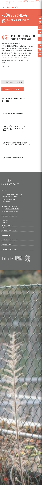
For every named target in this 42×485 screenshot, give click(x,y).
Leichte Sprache (10, 1)
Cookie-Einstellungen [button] (8, 230)
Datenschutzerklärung (9, 228)
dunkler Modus (20, 1)
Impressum (5, 220)
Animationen (32, 1)
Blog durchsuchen (11, 89)
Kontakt (4, 223)
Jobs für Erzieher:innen (9, 239)
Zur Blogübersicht (14, 82)
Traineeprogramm (7, 244)
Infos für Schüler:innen (9, 249)
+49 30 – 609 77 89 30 (12, 209)
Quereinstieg (5, 247)
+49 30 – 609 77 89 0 (11, 206)
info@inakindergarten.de (9, 211)
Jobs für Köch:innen (8, 242)
